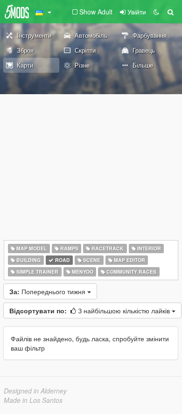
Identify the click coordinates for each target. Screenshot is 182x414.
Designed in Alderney (35, 390)
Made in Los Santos (33, 400)
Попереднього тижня (48, 291)
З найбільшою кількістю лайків (90, 310)
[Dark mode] (156, 11)
